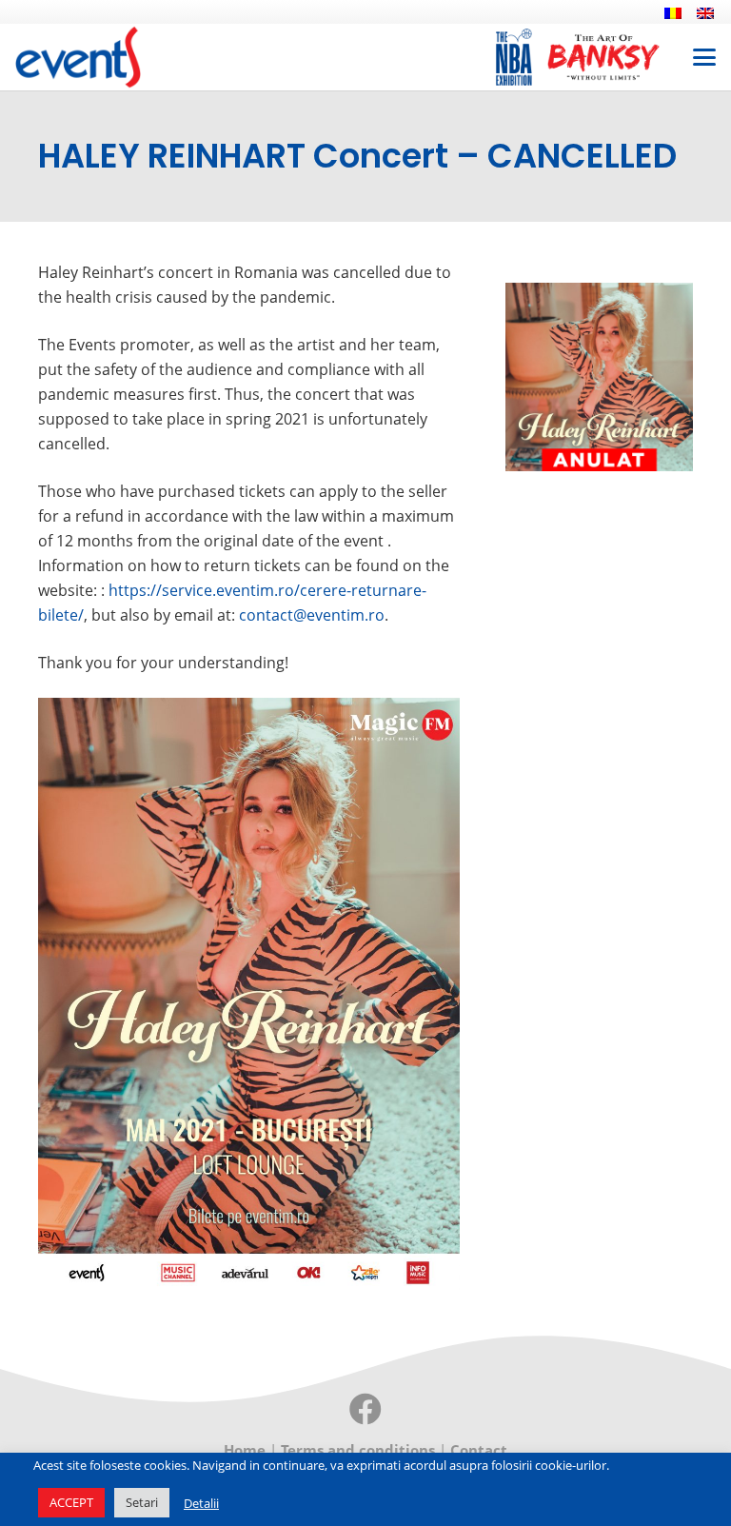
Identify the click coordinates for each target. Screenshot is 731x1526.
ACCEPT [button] (71, 1502)
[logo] (78, 57)
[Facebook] (365, 1409)
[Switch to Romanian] (675, 12)
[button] (704, 57)
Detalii (201, 1503)
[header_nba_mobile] (514, 57)
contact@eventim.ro (312, 614)
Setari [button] (142, 1502)
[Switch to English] (708, 12)
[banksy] (603, 57)
